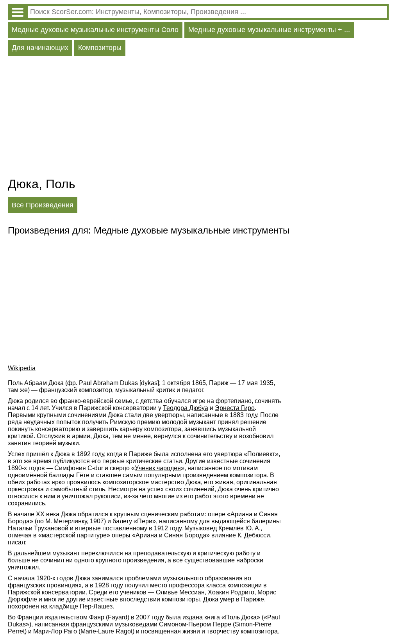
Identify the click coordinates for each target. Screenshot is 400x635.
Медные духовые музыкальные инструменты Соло (95, 30)
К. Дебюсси (254, 535)
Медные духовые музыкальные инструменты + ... (269, 30)
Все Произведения (42, 205)
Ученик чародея (158, 468)
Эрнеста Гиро (235, 408)
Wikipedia (22, 368)
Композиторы (99, 48)
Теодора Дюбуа (185, 408)
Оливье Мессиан (180, 592)
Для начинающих (40, 48)
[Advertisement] (198, 118)
